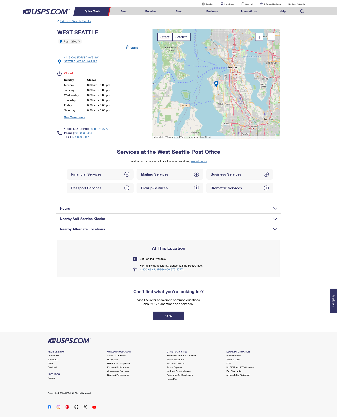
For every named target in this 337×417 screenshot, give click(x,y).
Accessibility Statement (238, 375)
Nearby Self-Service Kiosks (82, 218)
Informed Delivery (272, 4)
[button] (132, 47)
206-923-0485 (83, 132)
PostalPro (172, 379)
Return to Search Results (75, 21)
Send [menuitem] (124, 11)
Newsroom (112, 359)
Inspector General (175, 363)
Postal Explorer (174, 367)
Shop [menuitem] (179, 11)
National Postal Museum (179, 371)
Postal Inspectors (175, 359)
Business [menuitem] (212, 11)
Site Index (53, 359)
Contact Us (53, 355)
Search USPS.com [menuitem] (302, 11)
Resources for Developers (180, 375)
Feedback (53, 367)
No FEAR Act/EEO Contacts (240, 367)
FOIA (228, 363)
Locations (229, 4)
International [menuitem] (249, 11)
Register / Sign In (296, 4)
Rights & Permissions (118, 375)
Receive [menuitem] (150, 11)
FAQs (50, 363)
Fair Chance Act (234, 371)
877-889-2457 (80, 136)
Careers (51, 378)
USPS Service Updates (118, 363)
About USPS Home (116, 355)
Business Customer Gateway (181, 355)
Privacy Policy (233, 355)
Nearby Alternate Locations (82, 229)
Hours (65, 208)
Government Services (118, 371)
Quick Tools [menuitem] (92, 11)
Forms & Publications (118, 367)
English (205, 4)
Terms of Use (232, 359)
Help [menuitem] (283, 11)
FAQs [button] (169, 316)
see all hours (199, 161)
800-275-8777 (100, 129)
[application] (216, 84)
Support (249, 4)
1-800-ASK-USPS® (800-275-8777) (162, 269)
